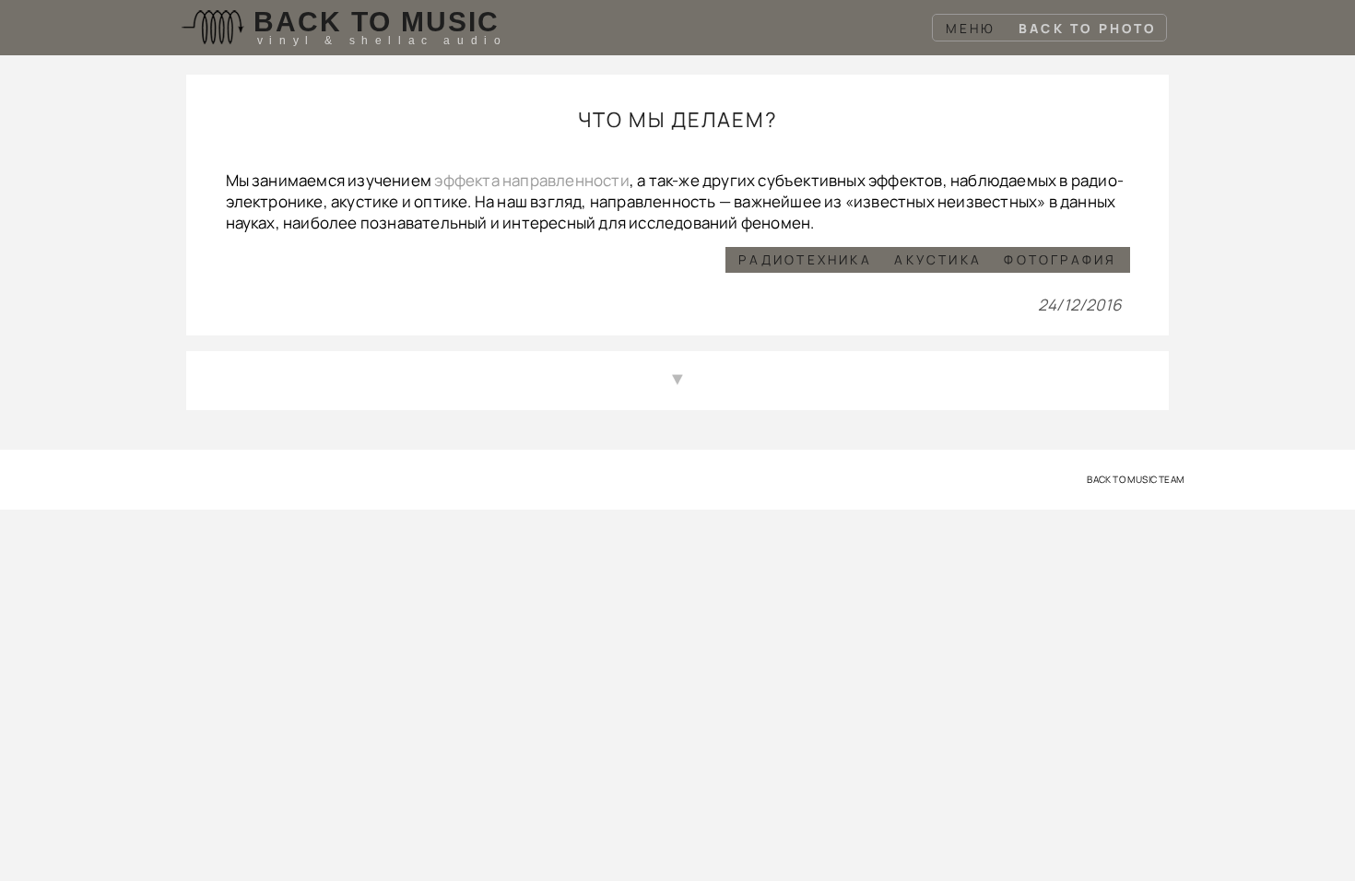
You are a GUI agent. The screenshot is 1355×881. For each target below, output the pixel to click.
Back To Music (376, 21)
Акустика (938, 259)
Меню (971, 28)
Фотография (1060, 259)
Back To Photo (1088, 28)
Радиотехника (804, 259)
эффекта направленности (531, 180)
